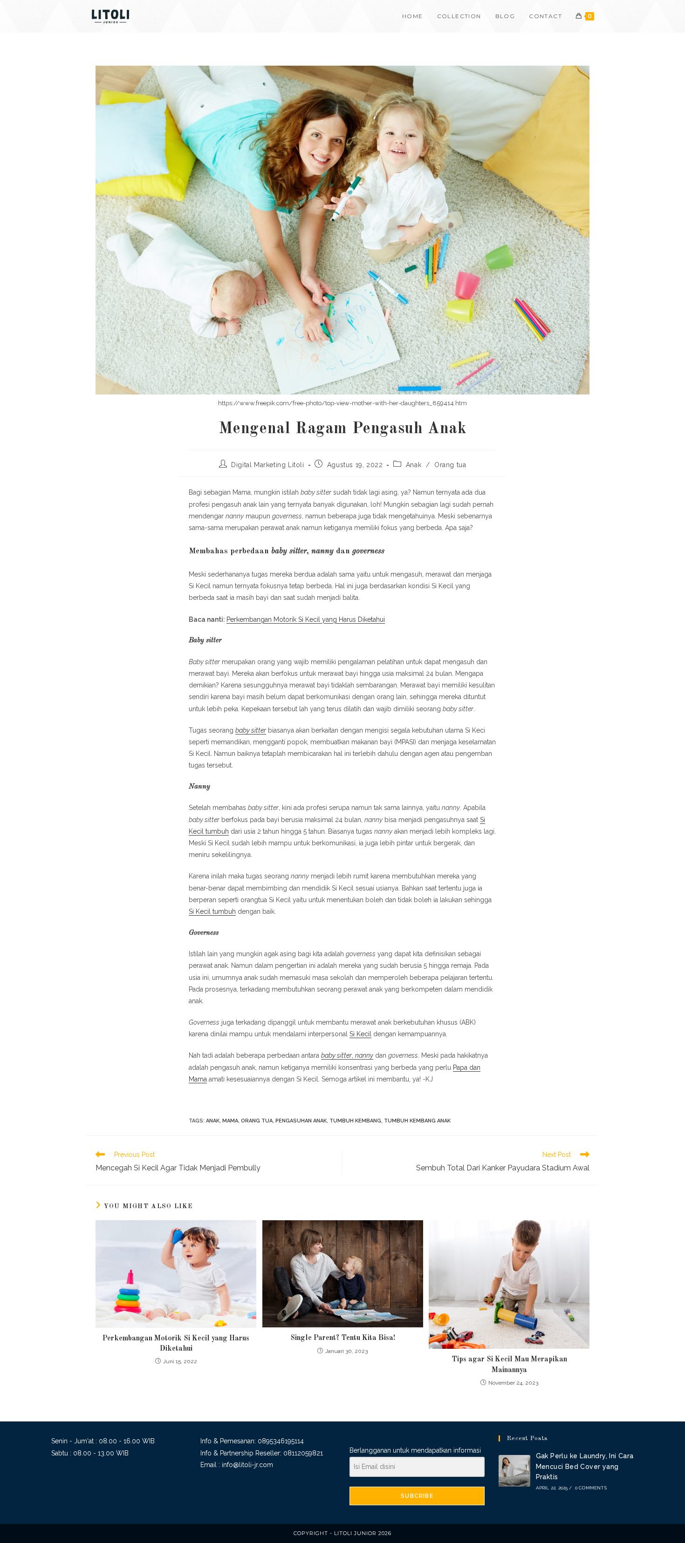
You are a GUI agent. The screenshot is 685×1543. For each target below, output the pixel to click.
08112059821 (303, 1453)
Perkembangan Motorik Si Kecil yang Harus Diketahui (305, 619)
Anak (413, 465)
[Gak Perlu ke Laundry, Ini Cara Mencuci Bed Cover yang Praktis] (514, 1471)
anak (212, 1121)
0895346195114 (281, 1441)
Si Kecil (360, 1034)
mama (230, 1121)
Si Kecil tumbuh (212, 911)
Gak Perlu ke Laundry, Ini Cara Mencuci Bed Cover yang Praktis (585, 1466)
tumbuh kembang (355, 1121)
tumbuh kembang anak (417, 1121)
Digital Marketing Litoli (267, 465)
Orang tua (450, 465)
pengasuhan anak (301, 1121)
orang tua (257, 1121)
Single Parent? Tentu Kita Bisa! (342, 1338)
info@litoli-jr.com (247, 1464)
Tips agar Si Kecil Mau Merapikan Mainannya (509, 1364)
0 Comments (591, 1487)
